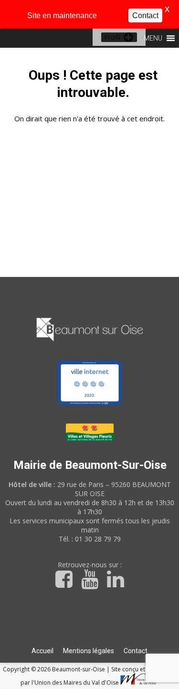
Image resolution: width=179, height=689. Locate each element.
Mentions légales (88, 651)
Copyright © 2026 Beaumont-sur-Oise (54, 669)
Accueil (42, 651)
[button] (112, 37)
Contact (135, 651)
